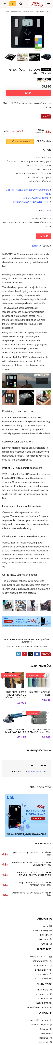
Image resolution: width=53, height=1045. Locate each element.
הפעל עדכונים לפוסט (18, 141)
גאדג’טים (36, 246)
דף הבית (48, 12)
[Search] (20, 4)
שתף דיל (12, 3)
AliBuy (41, 130)
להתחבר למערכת (35, 771)
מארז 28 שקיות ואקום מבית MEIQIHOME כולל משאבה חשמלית (15, 695)
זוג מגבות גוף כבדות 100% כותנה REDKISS (33, 883)
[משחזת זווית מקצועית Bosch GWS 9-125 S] (14, 712)
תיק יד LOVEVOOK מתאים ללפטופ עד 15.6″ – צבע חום (33, 873)
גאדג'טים (39, 12)
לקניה (28, 93)
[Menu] (49, 4)
